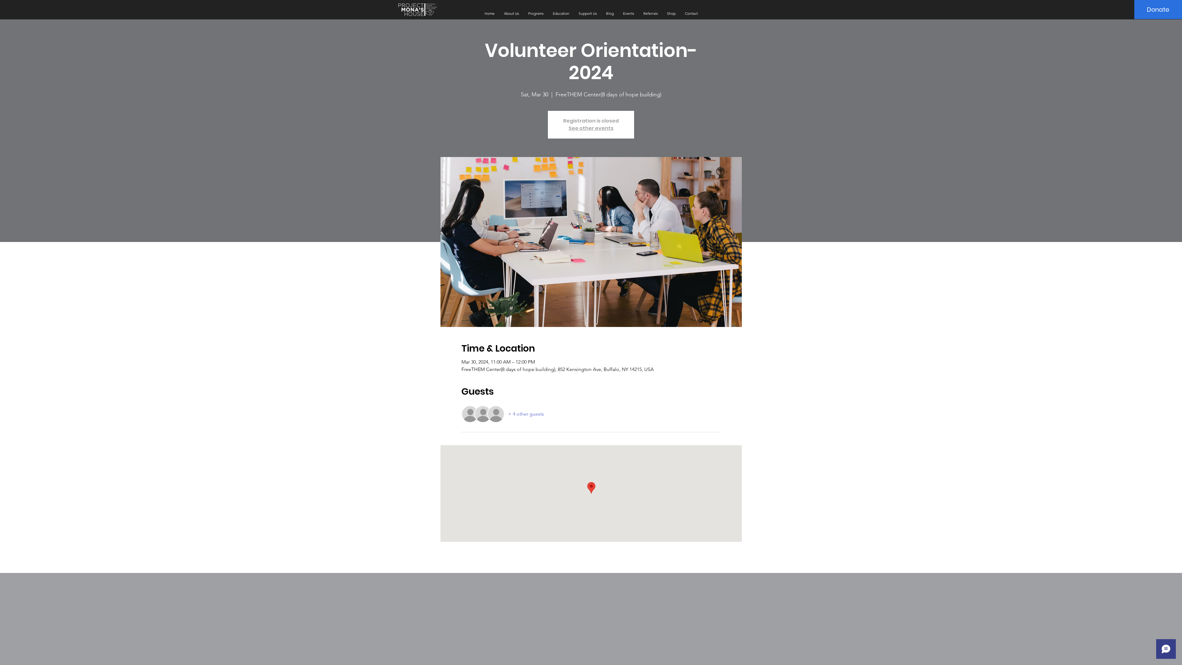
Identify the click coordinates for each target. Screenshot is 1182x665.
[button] (511, 13)
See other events (591, 128)
